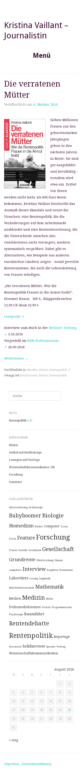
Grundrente (22, 559)
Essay (64, 526)
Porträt (46, 607)
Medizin (33, 597)
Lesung (34, 578)
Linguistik (44, 578)
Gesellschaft (58, 549)
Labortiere (19, 578)
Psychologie (16, 614)
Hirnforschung (44, 560)
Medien (15, 598)
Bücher (43, 370)
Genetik (22, 550)
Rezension (15, 646)
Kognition (52, 570)
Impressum (11, 764)
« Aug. (14, 740)
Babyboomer (28, 375)
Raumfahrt (34, 614)
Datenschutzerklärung (36, 764)
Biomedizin (21, 525)
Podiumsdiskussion (25, 607)
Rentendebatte (29, 623)
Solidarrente (33, 646)
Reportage (62, 637)
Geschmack (34, 550)
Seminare (15, 482)
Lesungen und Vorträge (24, 460)
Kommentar (66, 570)
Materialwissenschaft (21, 587)
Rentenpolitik (58, 370)
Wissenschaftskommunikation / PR (32, 467)
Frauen (13, 550)
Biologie (53, 515)
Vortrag (60, 646)
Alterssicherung (18, 507)
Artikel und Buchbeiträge (25, 452)
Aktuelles (32, 370)
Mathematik (49, 587)
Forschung (16, 474)
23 (69, 709)
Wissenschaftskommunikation (33, 653)
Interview (34, 569)
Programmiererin (61, 607)
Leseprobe (12, 316)
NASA (49, 598)
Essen (12, 538)
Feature (26, 538)
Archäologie (36, 507)
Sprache (51, 646)
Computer (52, 526)
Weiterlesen (16, 358)
